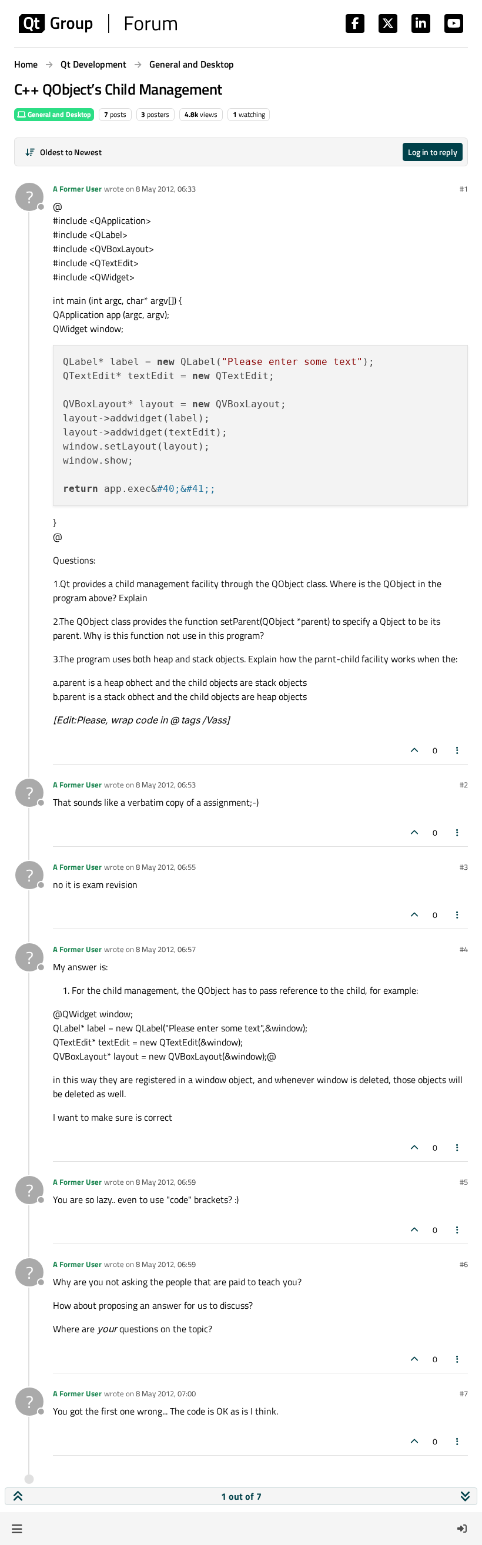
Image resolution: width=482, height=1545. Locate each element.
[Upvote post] (414, 750)
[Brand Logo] (98, 23)
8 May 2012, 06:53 (166, 784)
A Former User (77, 189)
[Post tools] (457, 750)
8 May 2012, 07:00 (166, 1393)
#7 (464, 1393)
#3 (464, 867)
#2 (464, 784)
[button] (17, 1528)
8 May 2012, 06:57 (166, 949)
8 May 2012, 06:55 (166, 867)
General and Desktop (58, 114)
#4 (464, 949)
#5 (464, 1182)
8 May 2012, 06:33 (166, 189)
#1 (464, 189)
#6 (464, 1264)
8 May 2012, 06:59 (166, 1182)
